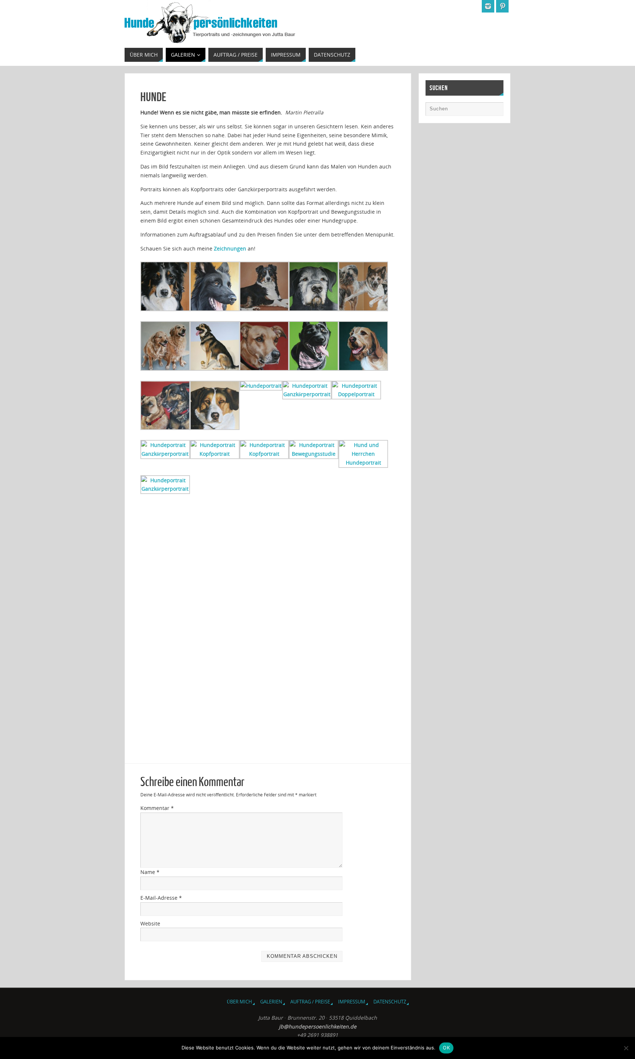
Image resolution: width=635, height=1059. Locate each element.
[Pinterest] (502, 6)
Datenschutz (389, 1002)
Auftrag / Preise (310, 1002)
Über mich (239, 1002)
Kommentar (157, 807)
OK (446, 1048)
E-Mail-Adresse (161, 897)
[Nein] (625, 1048)
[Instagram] (488, 6)
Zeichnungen (230, 248)
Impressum (351, 1002)
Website (150, 923)
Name (149, 871)
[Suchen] (494, 111)
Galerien (271, 1002)
